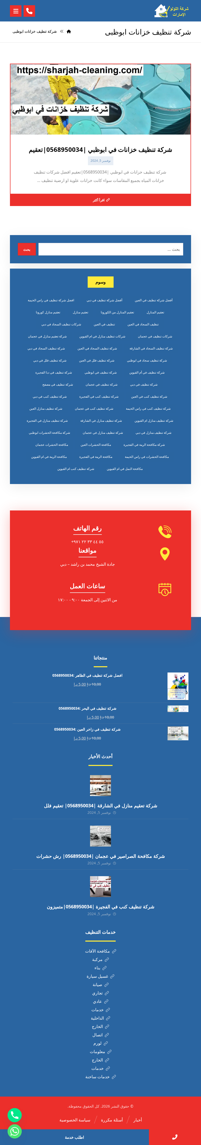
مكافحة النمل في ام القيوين (125, 468)
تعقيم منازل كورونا (48, 312)
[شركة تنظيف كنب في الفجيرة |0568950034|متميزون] (100, 886)
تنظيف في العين (104, 324)
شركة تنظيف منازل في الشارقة (101, 420)
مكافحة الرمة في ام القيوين (49, 456)
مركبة (97, 959)
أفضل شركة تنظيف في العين (153, 300)
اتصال (97, 1035)
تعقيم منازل (80, 312)
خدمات (97, 1010)
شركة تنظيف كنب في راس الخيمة (148, 408)
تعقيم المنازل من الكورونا (117, 312)
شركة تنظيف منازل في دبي (153, 432)
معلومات (97, 1051)
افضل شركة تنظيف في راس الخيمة (51, 300)
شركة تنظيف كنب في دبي (50, 396)
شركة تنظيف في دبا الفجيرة (53, 372)
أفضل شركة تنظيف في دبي (104, 300)
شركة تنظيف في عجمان (102, 384)
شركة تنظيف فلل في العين (96, 360)
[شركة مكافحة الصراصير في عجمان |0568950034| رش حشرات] (100, 836)
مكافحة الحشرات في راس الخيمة (147, 456)
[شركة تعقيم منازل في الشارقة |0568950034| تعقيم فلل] (100, 785)
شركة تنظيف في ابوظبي (101, 372)
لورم (97, 1043)
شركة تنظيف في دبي (144, 384)
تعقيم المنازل (155, 312)
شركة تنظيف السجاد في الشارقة (151, 348)
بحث (26, 249)
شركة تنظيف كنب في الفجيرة (99, 396)
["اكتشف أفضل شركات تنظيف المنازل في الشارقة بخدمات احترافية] (172, 11)
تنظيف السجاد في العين (143, 324)
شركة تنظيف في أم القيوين (147, 372)
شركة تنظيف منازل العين (45, 408)
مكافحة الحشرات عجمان (51, 444)
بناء (97, 968)
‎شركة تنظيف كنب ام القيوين (75, 468)
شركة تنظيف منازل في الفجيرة (47, 420)
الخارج (97, 1026)
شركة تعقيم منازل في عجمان (47, 336)
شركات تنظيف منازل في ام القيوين (102, 336)
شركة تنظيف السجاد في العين (97, 348)
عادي (97, 1001)
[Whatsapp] (15, 1131)
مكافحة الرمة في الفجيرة (95, 456)
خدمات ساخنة (97, 1077)
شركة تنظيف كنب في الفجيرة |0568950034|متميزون (100, 906)
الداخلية (97, 1018)
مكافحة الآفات (97, 951)
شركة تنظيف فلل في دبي (49, 360)
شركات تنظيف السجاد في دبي (61, 324)
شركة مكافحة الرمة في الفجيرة (144, 444)
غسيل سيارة (97, 976)
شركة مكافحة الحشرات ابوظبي (49, 432)
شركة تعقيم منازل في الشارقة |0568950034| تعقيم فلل (100, 805)
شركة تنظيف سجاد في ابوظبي (147, 360)
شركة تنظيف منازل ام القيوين (154, 420)
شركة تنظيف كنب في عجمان (94, 408)
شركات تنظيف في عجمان (155, 336)
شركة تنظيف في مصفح (57, 384)
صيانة (97, 984)
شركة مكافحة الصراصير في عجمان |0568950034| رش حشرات (100, 856)
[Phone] (15, 1115)
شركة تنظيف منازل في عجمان (103, 432)
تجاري (97, 993)
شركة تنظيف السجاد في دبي (46, 348)
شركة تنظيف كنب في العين (149, 396)
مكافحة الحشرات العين (96, 444)
